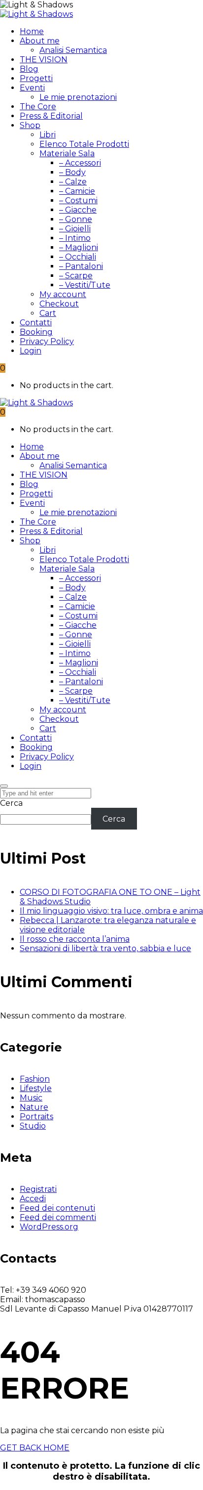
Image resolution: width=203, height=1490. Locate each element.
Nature (34, 1107)
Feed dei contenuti (57, 1208)
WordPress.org (49, 1226)
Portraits (36, 1116)
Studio (33, 1126)
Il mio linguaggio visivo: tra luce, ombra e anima (111, 911)
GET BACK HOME (34, 1447)
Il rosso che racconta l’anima (75, 939)
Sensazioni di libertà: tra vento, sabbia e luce (105, 948)
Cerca (11, 803)
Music (31, 1097)
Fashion (35, 1079)
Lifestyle (36, 1088)
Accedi (33, 1198)
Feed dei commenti (58, 1217)
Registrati (38, 1189)
